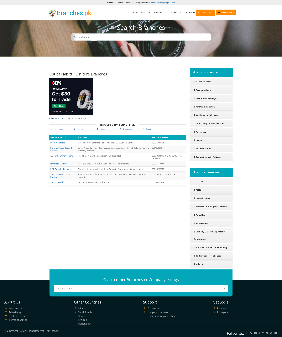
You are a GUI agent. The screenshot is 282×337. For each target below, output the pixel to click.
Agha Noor (201, 215)
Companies (174, 12)
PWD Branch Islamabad (60, 169)
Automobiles (202, 132)
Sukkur (148, 129)
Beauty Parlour (203, 148)
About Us (145, 12)
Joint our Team (17, 316)
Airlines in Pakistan (205, 106)
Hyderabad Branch (58, 163)
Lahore (80, 129)
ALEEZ (199, 190)
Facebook (222, 308)
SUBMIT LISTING (205, 12)
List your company (158, 312)
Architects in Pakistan (207, 115)
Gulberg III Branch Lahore (61, 155)
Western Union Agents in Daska (211, 206)
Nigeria (82, 308)
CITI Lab (199, 181)
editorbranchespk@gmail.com (163, 2)
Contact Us (189, 12)
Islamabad (59, 129)
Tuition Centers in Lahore (208, 255)
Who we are (15, 308)
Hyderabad (127, 129)
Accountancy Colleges (207, 98)
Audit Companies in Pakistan (210, 123)
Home (135, 12)
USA (80, 316)
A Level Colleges (203, 81)
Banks (199, 140)
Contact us (153, 308)
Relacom (200, 264)
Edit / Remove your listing (162, 316)
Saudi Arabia (85, 312)
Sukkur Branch (56, 182)
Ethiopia (82, 319)
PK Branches (226, 12)
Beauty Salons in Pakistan (208, 157)
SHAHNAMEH (202, 223)
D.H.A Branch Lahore (59, 142)
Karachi (103, 129)
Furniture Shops (63, 118)
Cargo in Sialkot (204, 198)
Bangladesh (84, 323)
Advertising (15, 312)
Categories (158, 12)
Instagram (223, 312)
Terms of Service (18, 319)
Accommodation (204, 90)
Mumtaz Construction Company (211, 247)
